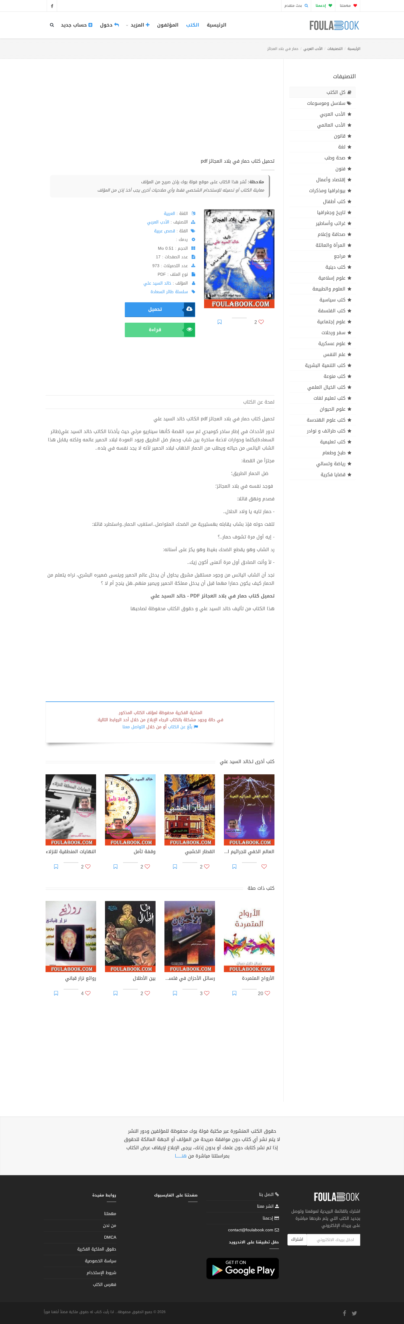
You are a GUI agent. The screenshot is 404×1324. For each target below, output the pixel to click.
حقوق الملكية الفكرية (96, 1249)
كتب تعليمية (332, 441)
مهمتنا (346, 5)
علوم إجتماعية (331, 321)
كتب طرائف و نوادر (326, 430)
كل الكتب (336, 92)
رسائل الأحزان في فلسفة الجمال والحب (189, 979)
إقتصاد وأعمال (330, 179)
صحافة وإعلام (331, 234)
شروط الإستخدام (101, 1273)
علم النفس (334, 354)
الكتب (192, 25)
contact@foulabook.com (250, 1230)
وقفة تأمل (145, 852)
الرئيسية (217, 25)
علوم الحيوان (332, 409)
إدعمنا (268, 1218)
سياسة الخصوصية (100, 1261)
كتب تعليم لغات (329, 398)
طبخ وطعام (333, 452)
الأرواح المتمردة (258, 979)
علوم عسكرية (331, 343)
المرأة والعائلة (330, 245)
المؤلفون (168, 25)
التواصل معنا (133, 727)
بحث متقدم (294, 5)
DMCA (110, 1237)
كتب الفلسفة (331, 310)
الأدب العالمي (331, 125)
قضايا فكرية (333, 474)
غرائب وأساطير (330, 223)
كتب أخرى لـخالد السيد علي (247, 761)
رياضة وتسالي (330, 463)
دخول (107, 25)
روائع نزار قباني (80, 979)
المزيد (137, 25)
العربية (169, 214)
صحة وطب (334, 157)
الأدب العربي (312, 48)
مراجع (339, 256)
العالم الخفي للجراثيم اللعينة (249, 852)
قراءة (155, 329)
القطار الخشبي (200, 852)
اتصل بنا (267, 1195)
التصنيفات (334, 48)
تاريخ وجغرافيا (331, 212)
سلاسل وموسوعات (326, 103)
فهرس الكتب (104, 1285)
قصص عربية (164, 231)
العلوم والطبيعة (328, 288)
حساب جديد (74, 25)
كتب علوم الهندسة (326, 420)
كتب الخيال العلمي (326, 387)
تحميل (155, 309)
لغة (341, 146)
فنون (340, 168)
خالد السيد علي (157, 283)
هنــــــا (181, 1155)
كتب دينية (335, 267)
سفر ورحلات (333, 332)
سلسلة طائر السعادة (169, 292)
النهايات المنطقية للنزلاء (71, 852)
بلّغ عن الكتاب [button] (180, 727)
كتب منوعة (334, 376)
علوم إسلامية (331, 278)
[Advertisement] (160, 115)
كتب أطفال (334, 201)
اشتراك (297, 1239)
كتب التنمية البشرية (325, 365)
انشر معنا (266, 1206)
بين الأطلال (144, 979)
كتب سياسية (332, 299)
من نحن (109, 1226)
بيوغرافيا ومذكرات (327, 190)
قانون (339, 136)
